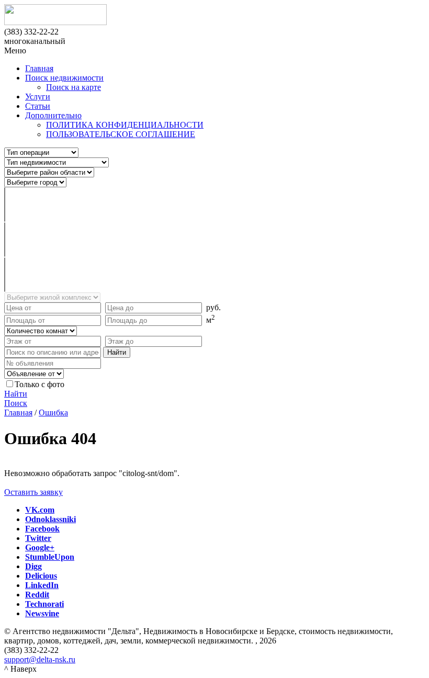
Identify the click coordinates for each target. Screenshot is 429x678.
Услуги (37, 96)
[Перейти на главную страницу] (214, 15)
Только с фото (39, 384)
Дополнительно (53, 115)
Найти (15, 393)
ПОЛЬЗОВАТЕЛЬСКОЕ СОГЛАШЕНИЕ (120, 134)
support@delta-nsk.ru (39, 659)
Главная (39, 68)
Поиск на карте (73, 87)
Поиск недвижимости (64, 77)
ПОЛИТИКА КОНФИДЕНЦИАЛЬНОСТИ (125, 124)
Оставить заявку (33, 492)
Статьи (37, 105)
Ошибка (53, 412)
